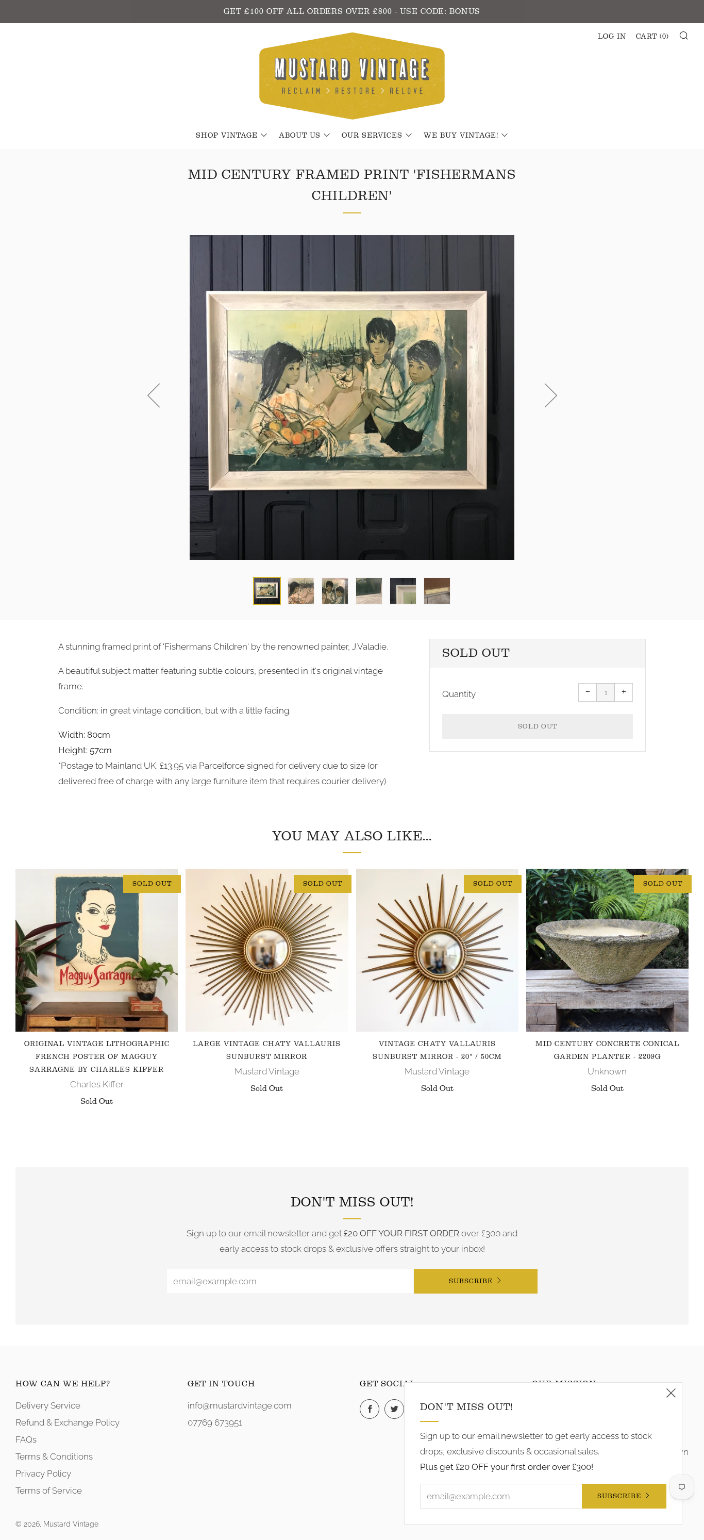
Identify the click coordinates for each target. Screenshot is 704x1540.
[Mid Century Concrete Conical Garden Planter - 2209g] (607, 950)
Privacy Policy (43, 1473)
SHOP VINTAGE (227, 135)
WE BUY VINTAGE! (461, 135)
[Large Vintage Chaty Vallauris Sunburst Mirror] (267, 950)
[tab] (267, 591)
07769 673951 (215, 1422)
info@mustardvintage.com (240, 1405)
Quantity (459, 694)
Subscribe (471, 1281)
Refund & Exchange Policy (67, 1422)
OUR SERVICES (372, 135)
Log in (612, 36)
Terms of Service (48, 1490)
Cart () (652, 36)
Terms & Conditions (54, 1456)
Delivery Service (47, 1405)
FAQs (26, 1439)
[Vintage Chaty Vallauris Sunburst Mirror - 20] (437, 950)
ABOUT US (300, 135)
